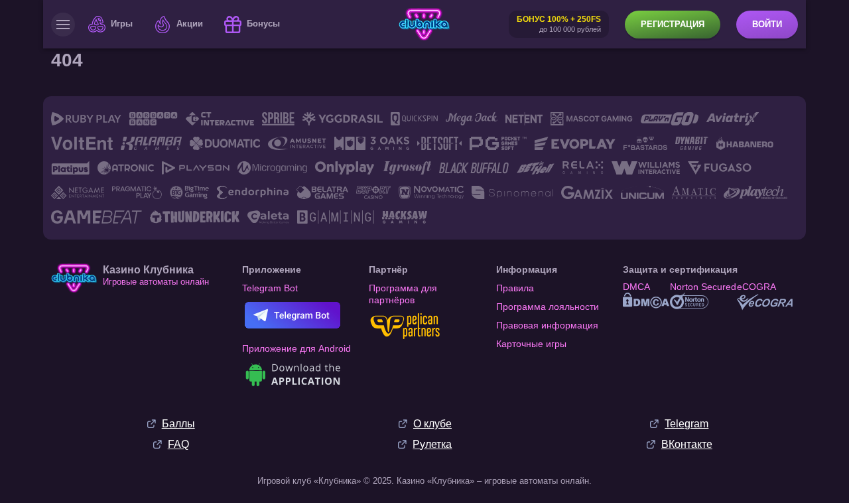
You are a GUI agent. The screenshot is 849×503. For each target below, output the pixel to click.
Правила (515, 288)
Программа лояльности (547, 306)
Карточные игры (531, 343)
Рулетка (432, 444)
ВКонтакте (686, 444)
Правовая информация (547, 325)
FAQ (178, 444)
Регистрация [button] (672, 24)
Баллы (178, 423)
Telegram (686, 423)
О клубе (432, 423)
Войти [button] (767, 24)
